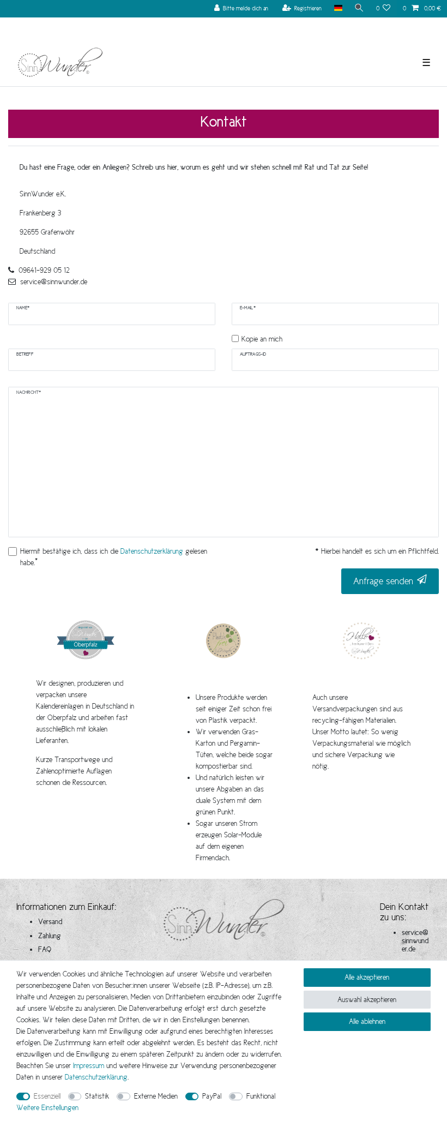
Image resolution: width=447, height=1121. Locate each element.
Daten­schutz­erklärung (96, 1076)
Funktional (260, 1096)
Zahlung (49, 935)
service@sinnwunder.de (415, 941)
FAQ (44, 949)
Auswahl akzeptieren (366, 999)
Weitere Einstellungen (47, 1107)
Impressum (88, 1065)
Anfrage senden (383, 581)
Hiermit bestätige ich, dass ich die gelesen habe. (113, 557)
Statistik (97, 1096)
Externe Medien (156, 1096)
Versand (50, 921)
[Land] (338, 8)
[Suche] (359, 8)
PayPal (211, 1096)
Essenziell (47, 1096)
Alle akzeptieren (367, 977)
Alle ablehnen (367, 1021)
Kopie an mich (261, 338)
